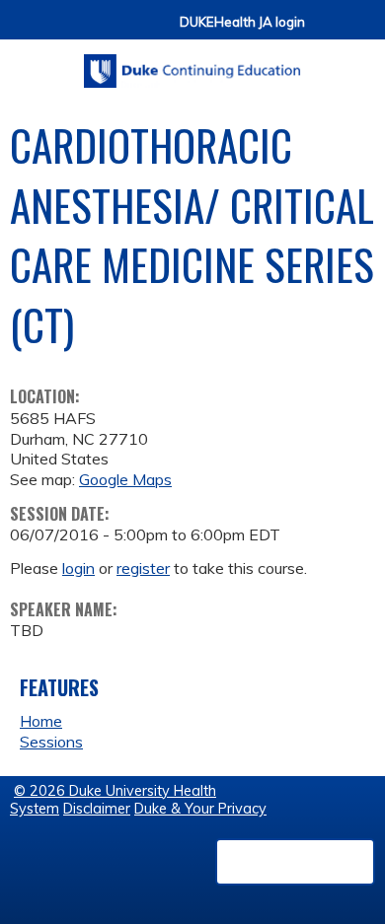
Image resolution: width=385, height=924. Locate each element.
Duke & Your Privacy (200, 808)
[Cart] (328, 31)
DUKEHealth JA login (242, 22)
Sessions (51, 741)
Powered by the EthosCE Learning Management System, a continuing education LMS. (295, 862)
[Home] (192, 64)
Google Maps (125, 479)
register (143, 568)
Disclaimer (96, 808)
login (78, 568)
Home (41, 721)
